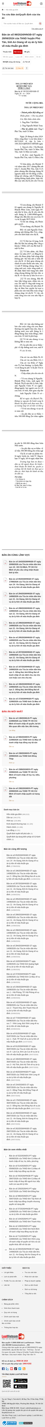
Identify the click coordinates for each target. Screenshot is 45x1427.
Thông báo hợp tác (11, 1327)
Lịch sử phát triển (10, 1277)
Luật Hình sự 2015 (8, 1418)
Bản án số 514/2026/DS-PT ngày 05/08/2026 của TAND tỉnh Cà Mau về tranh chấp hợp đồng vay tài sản (24, 1168)
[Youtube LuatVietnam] (11, 1369)
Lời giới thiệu (9, 1272)
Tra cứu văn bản (31, 1272)
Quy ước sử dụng (10, 1312)
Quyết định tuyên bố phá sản (18, 833)
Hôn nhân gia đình (14, 814)
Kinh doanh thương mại (16, 824)
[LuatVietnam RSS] (24, 1369)
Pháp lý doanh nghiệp (33, 1281)
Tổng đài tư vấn (30, 1293)
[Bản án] (22, 3)
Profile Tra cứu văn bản (12, 1281)
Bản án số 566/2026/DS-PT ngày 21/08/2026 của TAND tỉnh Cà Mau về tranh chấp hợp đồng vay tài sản (25, 739)
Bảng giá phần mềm (11, 1304)
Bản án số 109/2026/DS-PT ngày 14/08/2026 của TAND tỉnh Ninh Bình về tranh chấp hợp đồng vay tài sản (24, 1229)
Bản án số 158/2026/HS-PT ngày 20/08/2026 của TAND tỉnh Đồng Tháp (23, 756)
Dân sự (11, 746)
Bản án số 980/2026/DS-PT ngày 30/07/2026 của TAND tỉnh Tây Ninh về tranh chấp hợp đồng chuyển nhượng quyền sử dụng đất (25, 1200)
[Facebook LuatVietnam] (3, 1369)
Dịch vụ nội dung (31, 1289)
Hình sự (11, 763)
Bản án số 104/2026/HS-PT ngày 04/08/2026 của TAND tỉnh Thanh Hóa (24, 1220)
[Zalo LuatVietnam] (7, 1369)
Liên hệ (6, 1285)
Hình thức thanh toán (12, 1308)
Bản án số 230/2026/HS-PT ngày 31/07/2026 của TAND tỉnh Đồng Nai (24, 1190)
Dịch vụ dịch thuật (31, 1285)
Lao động (12, 730)
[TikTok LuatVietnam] (15, 1369)
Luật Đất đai (37, 1415)
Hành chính (11, 827)
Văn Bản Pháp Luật (9, 1415)
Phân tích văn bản (31, 1277)
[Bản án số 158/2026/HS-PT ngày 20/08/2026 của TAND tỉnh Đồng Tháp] (5, 754)
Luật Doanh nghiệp (24, 1415)
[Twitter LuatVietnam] (19, 1369)
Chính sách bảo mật (11, 1317)
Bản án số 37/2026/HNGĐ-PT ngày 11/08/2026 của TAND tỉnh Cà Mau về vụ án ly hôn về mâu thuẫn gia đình (25, 701)
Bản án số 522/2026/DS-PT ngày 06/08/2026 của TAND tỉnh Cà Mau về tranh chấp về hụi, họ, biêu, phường (24, 1158)
